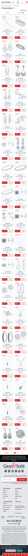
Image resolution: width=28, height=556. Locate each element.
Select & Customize (11, 550)
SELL (10, 37)
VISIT (12, 554)
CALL (18, 554)
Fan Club (5, 494)
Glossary (5, 511)
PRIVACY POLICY (3, 517)
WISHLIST (4, 37)
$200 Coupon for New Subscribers (15, 476)
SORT (19, 12)
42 (21, 453)
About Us (5, 490)
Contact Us (18, 501)
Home (2, 5)
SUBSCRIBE (22, 479)
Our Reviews (5, 496)
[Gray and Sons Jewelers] (6, 2)
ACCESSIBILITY (11, 516)
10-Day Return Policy (7, 505)
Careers (4, 492)
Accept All (19, 550)
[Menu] (26, 2)
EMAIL (5, 554)
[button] (15, 8)
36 (12, 453)
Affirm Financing (6, 507)
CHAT (25, 554)
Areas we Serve (18, 513)
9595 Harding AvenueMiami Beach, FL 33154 (20, 506)
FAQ (4, 498)
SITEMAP (18, 516)
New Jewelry (16, 5)
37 (14, 453)
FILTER (7, 12)
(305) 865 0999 (18, 509)
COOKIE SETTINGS (23, 517)
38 (17, 453)
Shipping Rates (6, 509)
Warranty (5, 503)
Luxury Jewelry (8, 5)
